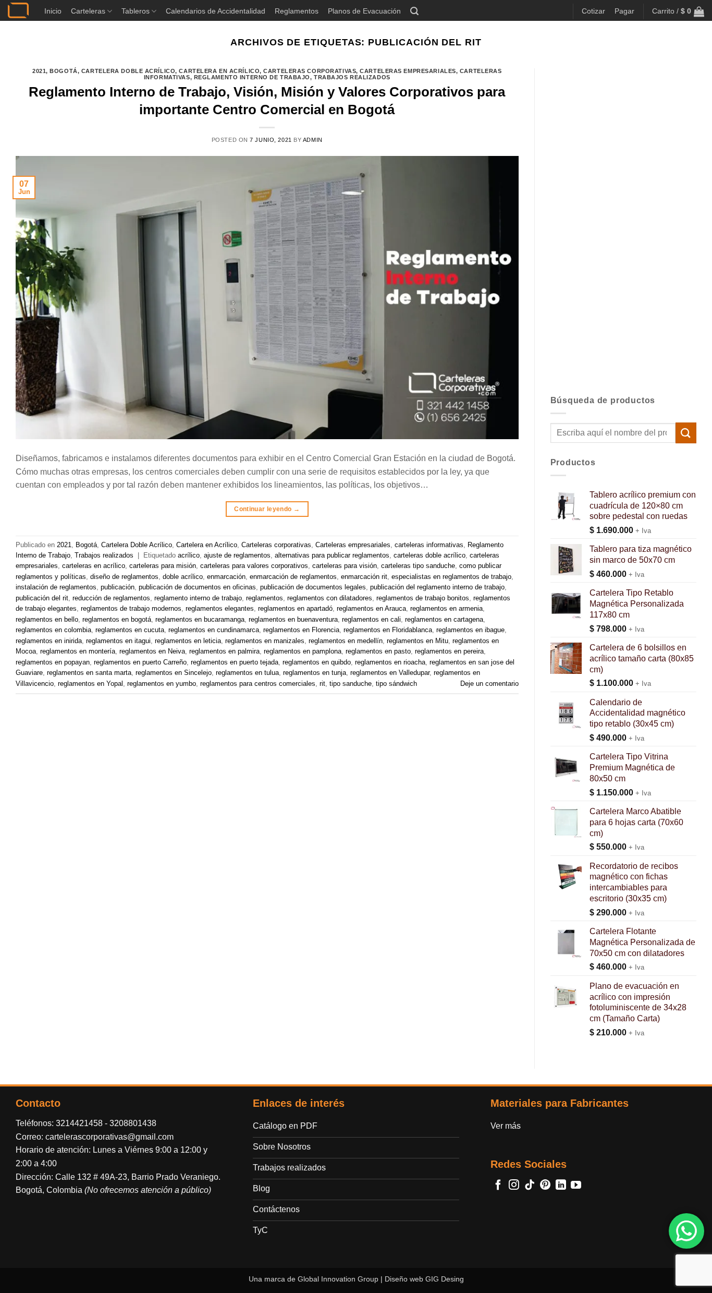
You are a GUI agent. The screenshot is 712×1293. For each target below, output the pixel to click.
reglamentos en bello (47, 619)
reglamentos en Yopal (90, 683)
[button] (414, 11)
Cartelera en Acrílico (219, 71)
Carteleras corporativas (309, 71)
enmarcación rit (364, 577)
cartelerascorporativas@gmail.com (109, 1136)
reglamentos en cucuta (129, 630)
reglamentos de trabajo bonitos (422, 598)
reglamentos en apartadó (295, 608)
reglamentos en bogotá (116, 619)
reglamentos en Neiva (152, 651)
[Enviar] (686, 432)
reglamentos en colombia (53, 630)
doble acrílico (183, 577)
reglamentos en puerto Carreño (140, 662)
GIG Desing (444, 1279)
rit (322, 683)
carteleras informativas (429, 545)
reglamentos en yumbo (161, 683)
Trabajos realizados (352, 77)
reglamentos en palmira (224, 651)
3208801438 (132, 1123)
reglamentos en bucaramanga (199, 619)
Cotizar (593, 11)
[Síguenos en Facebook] (498, 1185)
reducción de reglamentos (111, 598)
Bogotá (63, 71)
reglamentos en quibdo (317, 662)
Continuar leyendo (267, 509)
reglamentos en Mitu (417, 641)
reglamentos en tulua (247, 672)
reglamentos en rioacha (390, 662)
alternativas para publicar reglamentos (332, 555)
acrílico (189, 555)
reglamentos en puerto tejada (234, 662)
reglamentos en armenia (446, 608)
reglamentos (264, 598)
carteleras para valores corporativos (254, 566)
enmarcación (226, 577)
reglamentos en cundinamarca (213, 630)
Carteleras (88, 11)
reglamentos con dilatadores (329, 598)
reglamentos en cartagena (444, 619)
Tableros (135, 11)
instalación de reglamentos (56, 587)
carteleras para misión (162, 566)
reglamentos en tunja (314, 672)
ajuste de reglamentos (237, 555)
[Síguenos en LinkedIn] (561, 1185)
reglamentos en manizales (264, 641)
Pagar (624, 11)
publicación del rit (42, 598)
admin (313, 140)
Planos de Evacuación (364, 11)
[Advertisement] (623, 224)
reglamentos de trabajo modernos (131, 608)
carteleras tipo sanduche (418, 566)
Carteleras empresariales (408, 71)
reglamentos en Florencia (301, 630)
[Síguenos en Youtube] (576, 1185)
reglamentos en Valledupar (389, 672)
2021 (39, 71)
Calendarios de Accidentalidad (215, 11)
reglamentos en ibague (470, 630)
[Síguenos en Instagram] (514, 1185)
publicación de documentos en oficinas (197, 587)
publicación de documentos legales (313, 587)
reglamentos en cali (371, 619)
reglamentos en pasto (378, 651)
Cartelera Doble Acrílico (128, 71)
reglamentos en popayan (53, 662)
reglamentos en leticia (188, 641)
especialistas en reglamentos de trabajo (451, 577)
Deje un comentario (489, 683)
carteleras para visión (344, 566)
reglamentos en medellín (346, 641)
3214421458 (79, 1123)
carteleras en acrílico (93, 566)
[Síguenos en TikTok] (529, 1185)
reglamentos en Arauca (371, 608)
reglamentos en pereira (449, 651)
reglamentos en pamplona (302, 651)
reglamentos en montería (77, 651)
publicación (117, 587)
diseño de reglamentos (124, 577)
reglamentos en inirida (49, 641)
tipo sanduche (350, 683)
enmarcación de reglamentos (293, 577)
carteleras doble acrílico (429, 555)
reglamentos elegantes (220, 608)
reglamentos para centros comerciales (257, 683)
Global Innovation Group (338, 1279)
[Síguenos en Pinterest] (545, 1185)
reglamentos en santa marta (89, 672)
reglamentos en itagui (118, 641)
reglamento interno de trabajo (198, 598)
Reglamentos (296, 11)
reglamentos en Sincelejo (174, 672)
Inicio (53, 11)
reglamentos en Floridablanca (387, 630)
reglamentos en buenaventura (293, 619)
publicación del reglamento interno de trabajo (437, 587)
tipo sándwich (396, 683)
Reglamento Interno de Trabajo (252, 77)
